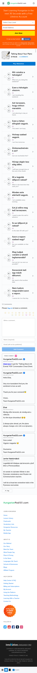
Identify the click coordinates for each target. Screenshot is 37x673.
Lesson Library (8, 518)
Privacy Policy (31, 42)
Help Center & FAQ (9, 580)
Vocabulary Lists (8, 524)
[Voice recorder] (9, 78)
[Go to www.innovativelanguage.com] (18, 644)
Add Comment (19, 349)
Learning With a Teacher (11, 598)
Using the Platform (9, 592)
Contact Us (7, 601)
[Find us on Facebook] (13, 627)
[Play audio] (9, 74)
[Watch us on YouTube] (9, 627)
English (17, 670)
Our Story (6, 546)
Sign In (10, 308)
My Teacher (7, 530)
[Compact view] (2, 670)
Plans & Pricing (8, 555)
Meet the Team (8, 549)
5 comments (23, 57)
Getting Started (8, 583)
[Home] (17, 5)
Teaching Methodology (10, 595)
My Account (7, 589)
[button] (34, 3)
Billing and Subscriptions (11, 586)
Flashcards (7, 521)
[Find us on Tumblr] (17, 627)
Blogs (5, 567)
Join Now (18, 33)
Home (5, 515)
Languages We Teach (10, 561)
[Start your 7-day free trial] (9, 611)
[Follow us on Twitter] (5, 627)
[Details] (32, 76)
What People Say (9, 552)
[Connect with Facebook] (26, 39)
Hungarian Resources (10, 527)
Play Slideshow (18, 64)
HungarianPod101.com (19, 652)
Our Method (7, 543)
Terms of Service (27, 661)
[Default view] (6, 670)
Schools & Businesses (10, 564)
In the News (7, 558)
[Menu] (3, 3)
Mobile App (7, 533)
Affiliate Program (8, 570)
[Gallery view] (10, 670)
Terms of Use (24, 42)
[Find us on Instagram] (21, 627)
